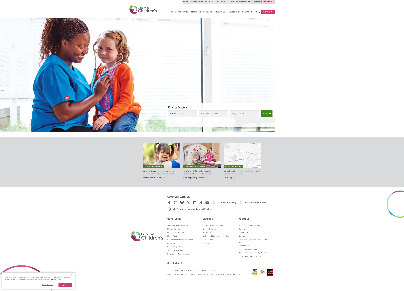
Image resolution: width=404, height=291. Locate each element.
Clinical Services (209, 229)
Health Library (209, 233)
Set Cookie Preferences (248, 249)
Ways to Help (257, 2)
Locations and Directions (213, 225)
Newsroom (243, 233)
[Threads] (188, 202)
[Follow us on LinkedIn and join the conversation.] (195, 202)
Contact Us (243, 236)
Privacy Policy (56, 280)
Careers (242, 229)
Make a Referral (173, 229)
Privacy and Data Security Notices (253, 253)
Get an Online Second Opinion (180, 240)
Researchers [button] (220, 12)
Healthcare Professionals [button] (202, 12)
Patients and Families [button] (179, 12)
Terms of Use (244, 246)
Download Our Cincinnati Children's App (254, 241)
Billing (231, 2)
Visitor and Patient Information (216, 236)
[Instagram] (176, 202)
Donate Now (269, 2)
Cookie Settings (47, 285)
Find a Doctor (173, 236)
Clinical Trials (208, 240)
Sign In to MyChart (175, 250)
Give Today (173, 263)
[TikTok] (201, 202)
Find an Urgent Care (175, 233)
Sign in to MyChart (243, 2)
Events (206, 243)
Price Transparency (175, 247)
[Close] (72, 274)
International (220, 2)
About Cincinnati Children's (250, 225)
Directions (209, 2)
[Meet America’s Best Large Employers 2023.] (270, 273)
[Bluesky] (182, 202)
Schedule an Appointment (193, 2)
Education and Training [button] (238, 12)
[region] (38, 280)
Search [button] (254, 12)
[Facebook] (169, 202)
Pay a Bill (171, 243)
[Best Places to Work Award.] (262, 273)
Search (266, 114)
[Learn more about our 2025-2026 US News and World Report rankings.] (255, 273)
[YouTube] (207, 202)
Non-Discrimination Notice (250, 256)
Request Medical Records (178, 254)
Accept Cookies (65, 285)
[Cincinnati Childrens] (147, 236)
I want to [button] (266, 12)
